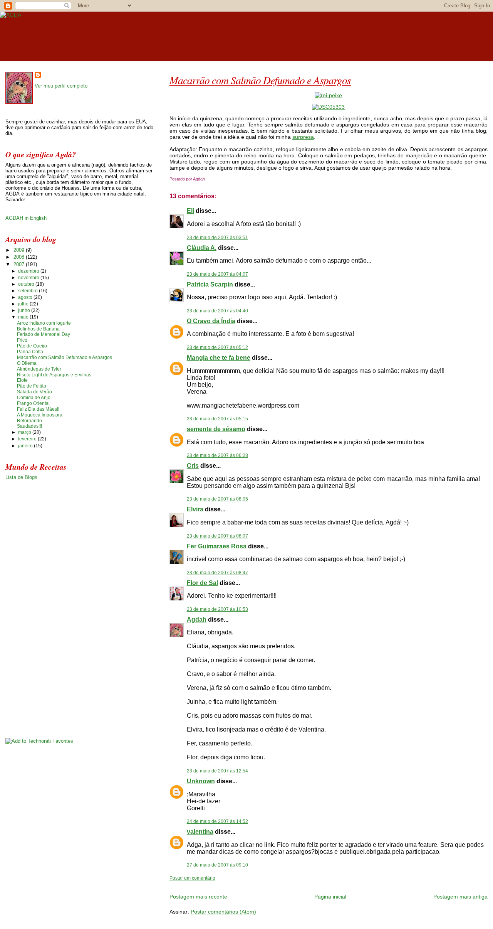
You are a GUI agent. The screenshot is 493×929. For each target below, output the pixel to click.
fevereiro (28, 439)
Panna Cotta (30, 351)
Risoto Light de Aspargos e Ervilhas (54, 375)
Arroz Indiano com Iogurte (44, 323)
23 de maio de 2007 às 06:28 (217, 455)
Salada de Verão (34, 391)
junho (24, 310)
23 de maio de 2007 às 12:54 (217, 771)
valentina (200, 831)
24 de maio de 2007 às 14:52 (217, 821)
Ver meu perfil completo (61, 86)
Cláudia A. (201, 247)
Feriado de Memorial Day (43, 334)
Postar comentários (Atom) (223, 912)
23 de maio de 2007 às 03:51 (217, 237)
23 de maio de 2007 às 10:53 (217, 609)
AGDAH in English (26, 218)
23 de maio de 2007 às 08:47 (217, 572)
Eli (190, 210)
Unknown (201, 781)
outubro (26, 284)
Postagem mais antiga (460, 897)
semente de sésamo (216, 429)
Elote (22, 380)
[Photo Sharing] (328, 95)
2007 (19, 264)
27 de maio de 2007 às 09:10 (217, 865)
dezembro (29, 271)
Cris (193, 465)
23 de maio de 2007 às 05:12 (217, 347)
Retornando (29, 420)
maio (24, 317)
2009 (19, 250)
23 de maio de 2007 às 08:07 (217, 536)
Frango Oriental (33, 403)
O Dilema (27, 363)
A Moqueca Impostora (39, 415)
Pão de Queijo (32, 346)
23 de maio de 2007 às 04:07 (217, 274)
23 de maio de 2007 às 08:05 (217, 499)
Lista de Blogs (21, 477)
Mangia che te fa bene (218, 357)
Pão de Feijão (31, 386)
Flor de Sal (202, 583)
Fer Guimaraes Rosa (216, 546)
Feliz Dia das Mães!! (38, 409)
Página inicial (330, 897)
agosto (26, 297)
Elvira (195, 509)
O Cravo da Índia (211, 321)
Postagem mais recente (198, 897)
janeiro (26, 445)
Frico (22, 340)
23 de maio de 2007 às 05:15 (217, 419)
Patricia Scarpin (210, 284)
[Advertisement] (259, 884)
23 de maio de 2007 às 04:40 (217, 311)
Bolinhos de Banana (38, 329)
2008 (19, 257)
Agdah (196, 619)
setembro (28, 290)
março (25, 432)
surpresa (303, 137)
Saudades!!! (29, 426)
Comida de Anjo (33, 397)
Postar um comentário (192, 878)
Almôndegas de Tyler (39, 369)
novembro (29, 277)
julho (24, 304)
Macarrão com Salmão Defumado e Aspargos (260, 80)
